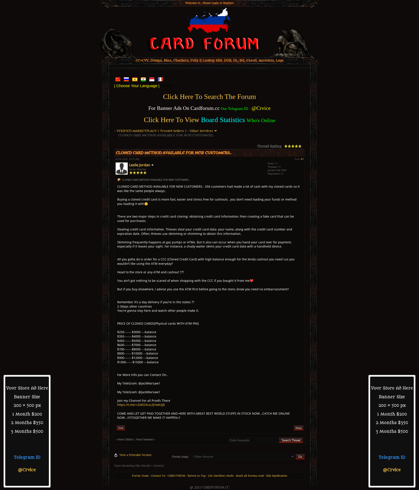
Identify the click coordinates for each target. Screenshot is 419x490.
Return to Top (197, 475)
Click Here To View (171, 120)
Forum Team (140, 475)
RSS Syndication (276, 475)
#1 (302, 159)
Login (215, 3)
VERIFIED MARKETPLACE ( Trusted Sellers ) (151, 131)
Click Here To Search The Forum (209, 96)
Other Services (201, 131)
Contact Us (158, 475)
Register (228, 3)
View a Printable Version (135, 455)
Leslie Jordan (139, 165)
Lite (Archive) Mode (221, 475)
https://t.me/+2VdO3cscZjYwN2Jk (141, 405)
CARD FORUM (176, 475)
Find (120, 427)
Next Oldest (125, 439)
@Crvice (27, 469)
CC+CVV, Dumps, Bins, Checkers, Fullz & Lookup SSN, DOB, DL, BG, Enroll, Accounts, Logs (209, 60)
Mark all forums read (250, 475)
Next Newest (144, 439)
